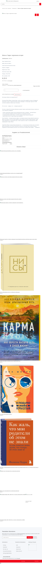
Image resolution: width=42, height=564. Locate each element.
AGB (17, 545)
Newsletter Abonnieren (35, 537)
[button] (33, 1)
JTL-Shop (39, 561)
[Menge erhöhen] (19, 90)
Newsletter (5, 547)
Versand (10, 80)
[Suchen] (40, 4)
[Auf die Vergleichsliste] (36, 15)
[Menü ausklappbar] (3, 1)
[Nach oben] (0, 563)
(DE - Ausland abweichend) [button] (16, 85)
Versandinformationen (7, 551)
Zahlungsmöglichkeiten (7, 553)
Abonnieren (30, 537)
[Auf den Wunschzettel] (38, 15)
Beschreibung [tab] (17, 94)
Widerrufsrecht (19, 551)
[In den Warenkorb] (3, 12)
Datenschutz (18, 549)
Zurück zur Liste (4, 8)
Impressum (18, 547)
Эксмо (11, 143)
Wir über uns (5, 549)
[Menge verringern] (3, 90)
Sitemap (4, 545)
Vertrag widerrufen (6, 556)
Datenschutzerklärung (21, 533)
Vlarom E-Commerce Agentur (29, 561)
